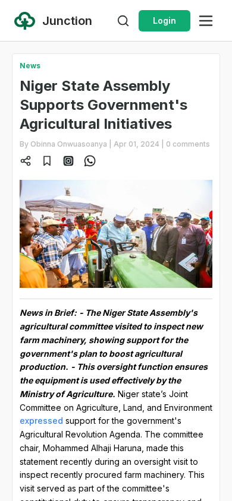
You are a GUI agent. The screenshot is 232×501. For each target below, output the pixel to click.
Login (164, 20)
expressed (41, 421)
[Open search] (123, 21)
